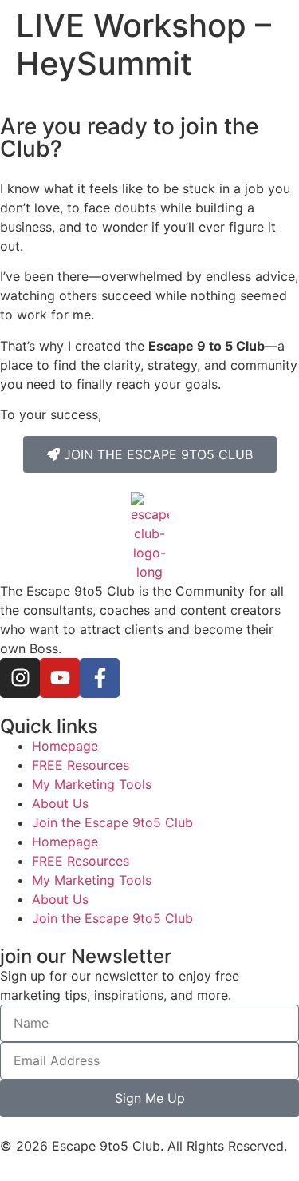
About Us (60, 803)
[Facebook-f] (100, 678)
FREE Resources (80, 765)
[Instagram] (20, 678)
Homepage (65, 746)
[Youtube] (60, 678)
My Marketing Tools (91, 784)
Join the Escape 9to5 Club (112, 822)
